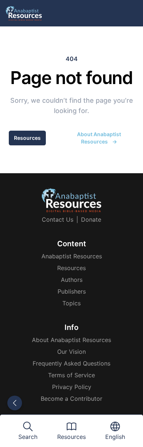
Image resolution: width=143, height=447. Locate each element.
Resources (27, 138)
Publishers (72, 291)
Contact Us (57, 219)
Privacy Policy (71, 386)
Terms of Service (71, 375)
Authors (71, 279)
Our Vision (71, 351)
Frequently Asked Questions (71, 363)
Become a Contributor (71, 398)
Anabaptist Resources (71, 256)
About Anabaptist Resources (99, 138)
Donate (91, 219)
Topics (71, 303)
